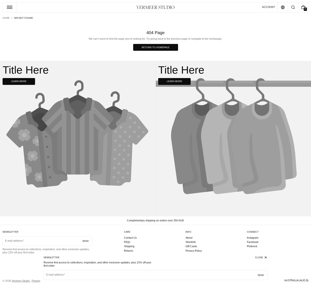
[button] (293, 7)
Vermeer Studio (21, 280)
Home (6, 18)
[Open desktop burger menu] (9, 7)
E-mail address (55, 274)
